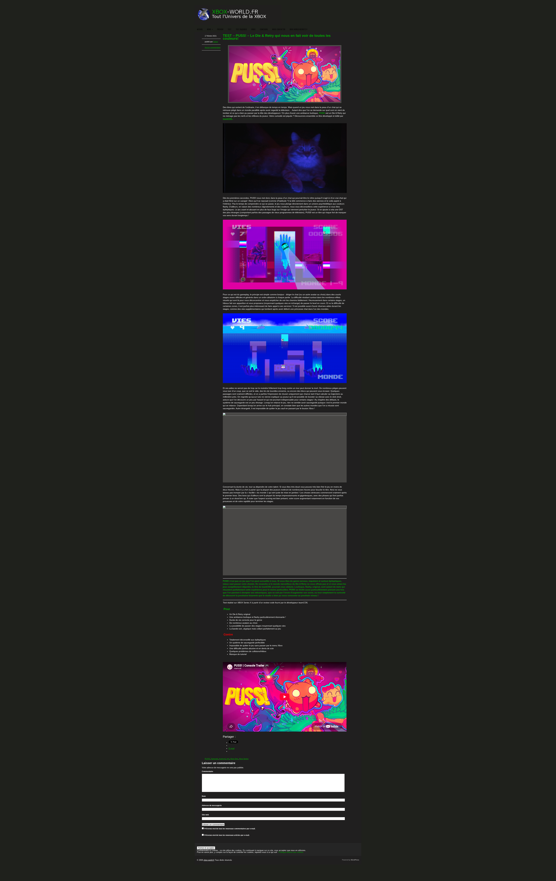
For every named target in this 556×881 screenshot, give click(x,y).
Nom (204, 796)
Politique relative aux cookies (291, 852)
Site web (205, 815)
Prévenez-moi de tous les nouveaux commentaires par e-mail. (229, 829)
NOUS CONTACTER (278, 29)
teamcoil (222, 759)
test (228, 759)
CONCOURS (264, 29)
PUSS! (207, 759)
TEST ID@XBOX (241, 29)
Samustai (214, 759)
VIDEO (253, 29)
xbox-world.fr (209, 860)
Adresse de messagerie (212, 805)
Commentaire (207, 771)
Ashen (215, 42)
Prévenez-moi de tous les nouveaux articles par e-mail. (226, 835)
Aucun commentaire (213, 48)
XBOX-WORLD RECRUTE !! (298, 29)
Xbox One (234, 759)
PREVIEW (220, 29)
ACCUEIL (200, 29)
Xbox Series (243, 759)
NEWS (210, 29)
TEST (229, 29)
